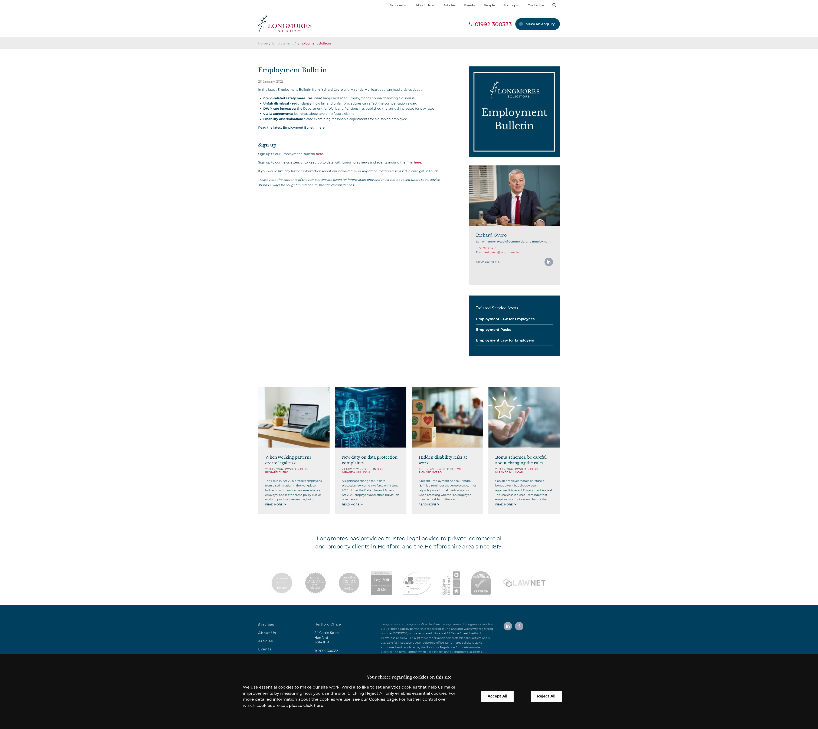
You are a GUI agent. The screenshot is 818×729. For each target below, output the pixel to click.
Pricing (509, 5)
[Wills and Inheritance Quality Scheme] (349, 583)
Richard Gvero (332, 90)
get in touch (428, 171)
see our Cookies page (375, 699)
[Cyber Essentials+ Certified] (481, 583)
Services (396, 5)
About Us (423, 5)
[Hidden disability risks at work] (447, 417)
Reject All (546, 696)
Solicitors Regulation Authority (447, 647)
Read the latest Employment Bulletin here (291, 127)
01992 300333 (328, 651)
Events (469, 5)
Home (263, 43)
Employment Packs (493, 330)
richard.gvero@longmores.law (500, 252)
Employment (282, 43)
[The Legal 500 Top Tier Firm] (381, 583)
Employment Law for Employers (505, 340)
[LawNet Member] (524, 583)
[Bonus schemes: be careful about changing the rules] (524, 417)
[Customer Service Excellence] (451, 583)
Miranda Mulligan (364, 90)
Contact (534, 5)
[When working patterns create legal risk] (294, 417)
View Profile (486, 262)
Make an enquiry (540, 24)
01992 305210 (487, 248)
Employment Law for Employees (505, 319)
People (489, 5)
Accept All (497, 696)
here (319, 154)
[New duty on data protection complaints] (370, 417)
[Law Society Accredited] (282, 583)
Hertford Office (327, 624)
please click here (306, 705)
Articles (450, 5)
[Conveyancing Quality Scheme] (315, 583)
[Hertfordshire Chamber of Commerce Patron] (417, 583)
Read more (274, 504)
